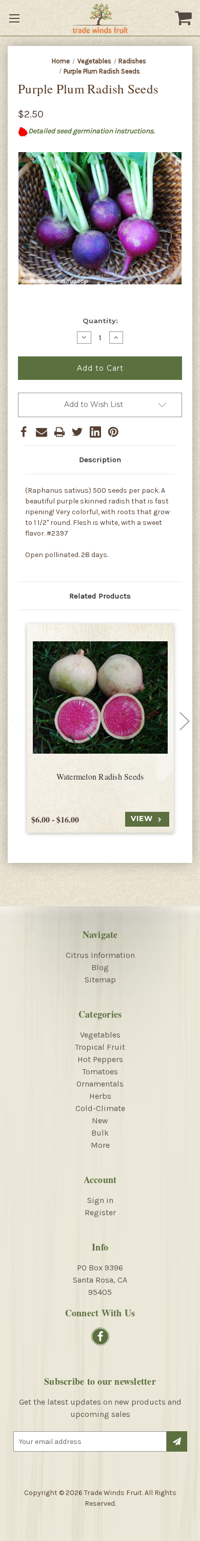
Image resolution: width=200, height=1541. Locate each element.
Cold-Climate (100, 1108)
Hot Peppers (100, 1059)
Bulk (100, 1133)
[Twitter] (77, 432)
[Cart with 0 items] (184, 18)
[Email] (41, 432)
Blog (100, 967)
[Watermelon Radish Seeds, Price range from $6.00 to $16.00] (100, 697)
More (100, 1145)
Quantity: (100, 321)
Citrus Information (100, 955)
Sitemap (100, 979)
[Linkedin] (95, 432)
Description (100, 459)
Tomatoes (100, 1071)
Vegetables (100, 1035)
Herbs (100, 1096)
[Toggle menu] (15, 18)
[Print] (59, 432)
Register (100, 1212)
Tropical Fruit (100, 1047)
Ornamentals (100, 1084)
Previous (15, 721)
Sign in (100, 1200)
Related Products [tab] (100, 595)
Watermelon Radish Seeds (100, 777)
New (100, 1120)
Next (184, 721)
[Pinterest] (113, 432)
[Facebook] (23, 432)
